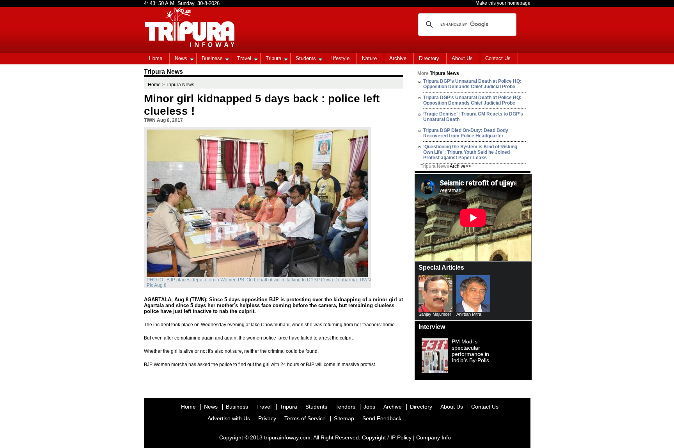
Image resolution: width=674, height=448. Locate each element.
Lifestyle (339, 58)
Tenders (345, 407)
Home (155, 58)
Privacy (267, 418)
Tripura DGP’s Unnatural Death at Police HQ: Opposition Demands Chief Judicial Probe (472, 83)
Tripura (273, 58)
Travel (244, 58)
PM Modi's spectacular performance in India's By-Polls (470, 350)
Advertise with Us (229, 418)
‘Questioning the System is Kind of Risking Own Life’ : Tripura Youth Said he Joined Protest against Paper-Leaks (470, 152)
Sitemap (344, 418)
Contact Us (498, 58)
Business (212, 58)
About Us (462, 58)
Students (306, 58)
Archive (397, 58)
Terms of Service (305, 418)
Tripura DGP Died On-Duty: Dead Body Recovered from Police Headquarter (465, 133)
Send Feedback (381, 418)
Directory (429, 58)
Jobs (369, 407)
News (181, 58)
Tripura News (445, 166)
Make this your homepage (502, 3)
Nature (369, 58)
